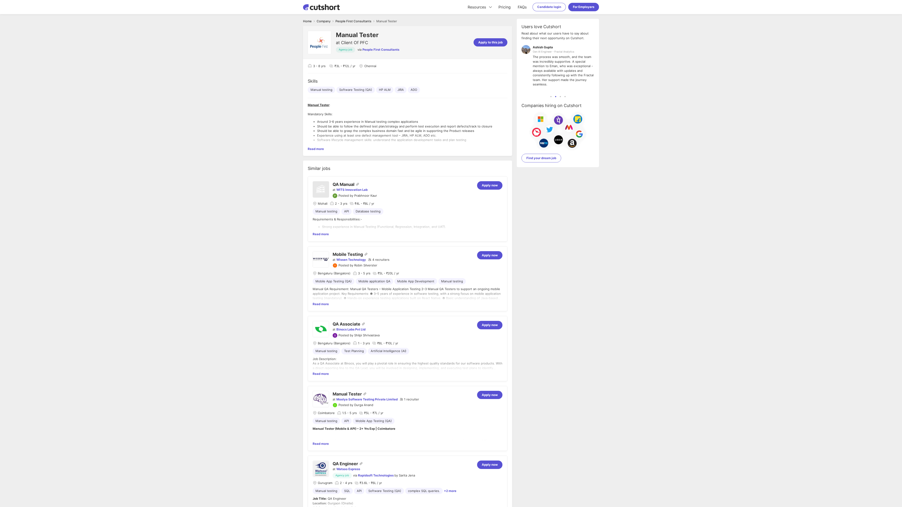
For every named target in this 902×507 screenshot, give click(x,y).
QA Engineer (345, 463)
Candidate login (549, 7)
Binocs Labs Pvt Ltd (350, 329)
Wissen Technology (351, 259)
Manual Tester (347, 394)
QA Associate (346, 324)
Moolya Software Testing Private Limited (367, 399)
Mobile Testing (348, 254)
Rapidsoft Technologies (376, 475)
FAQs (522, 7)
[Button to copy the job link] (357, 184)
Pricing (504, 7)
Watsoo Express (348, 469)
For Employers (583, 7)
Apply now (490, 185)
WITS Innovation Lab (352, 190)
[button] (378, 259)
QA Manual (343, 184)
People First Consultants (380, 49)
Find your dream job (541, 158)
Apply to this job (490, 42)
